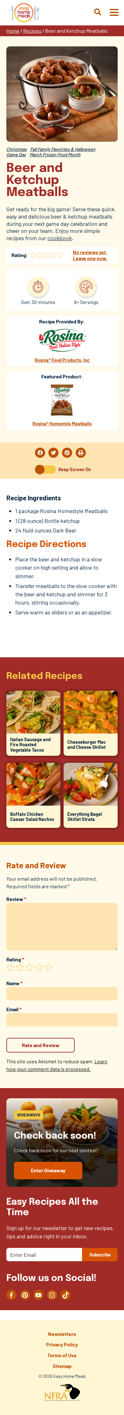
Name (14, 983)
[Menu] (114, 13)
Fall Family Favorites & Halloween (62, 149)
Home (12, 31)
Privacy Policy (62, 1344)
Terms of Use (62, 1355)
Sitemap (62, 1366)
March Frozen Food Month (55, 154)
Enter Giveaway (48, 1170)
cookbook (59, 237)
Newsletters (62, 1334)
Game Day (16, 154)
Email (13, 1009)
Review (16, 899)
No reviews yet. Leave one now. (90, 255)
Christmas (16, 149)
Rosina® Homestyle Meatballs (62, 423)
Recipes (32, 31)
